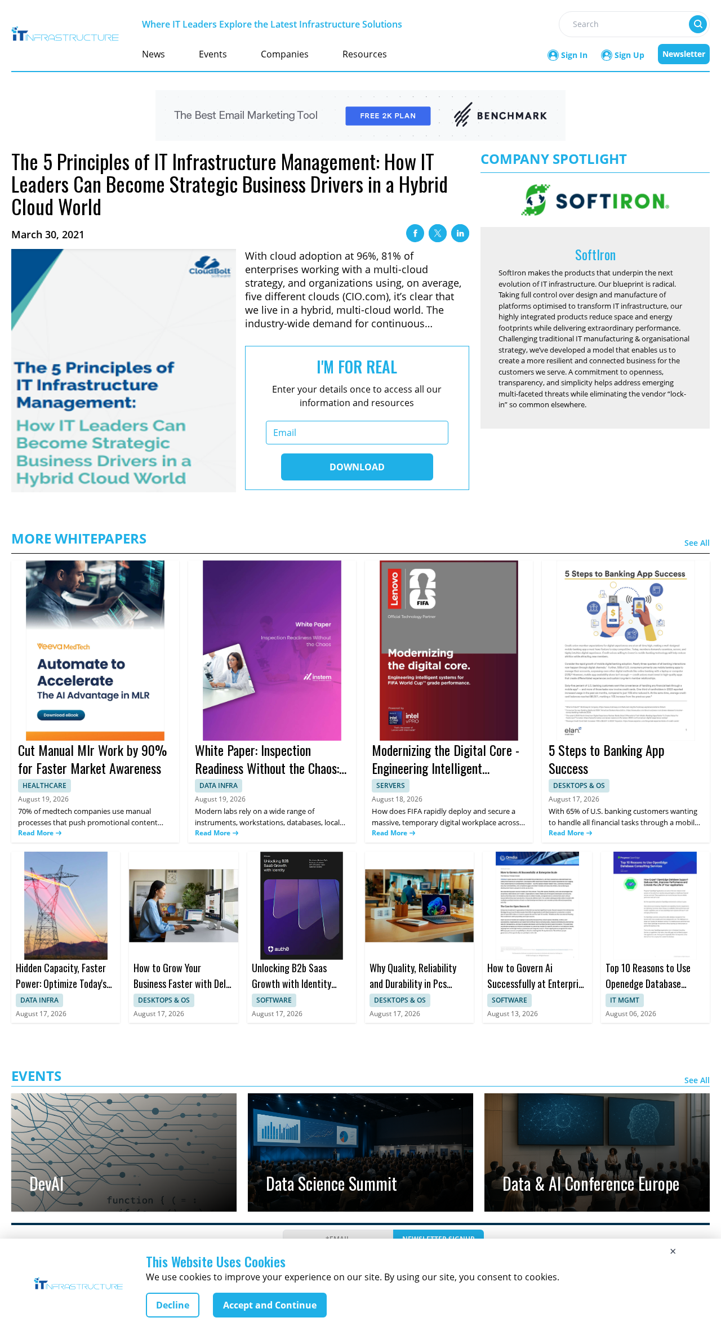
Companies (285, 54)
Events (213, 54)
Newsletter (683, 53)
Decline (172, 1305)
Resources (364, 54)
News (153, 54)
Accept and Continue (270, 1305)
